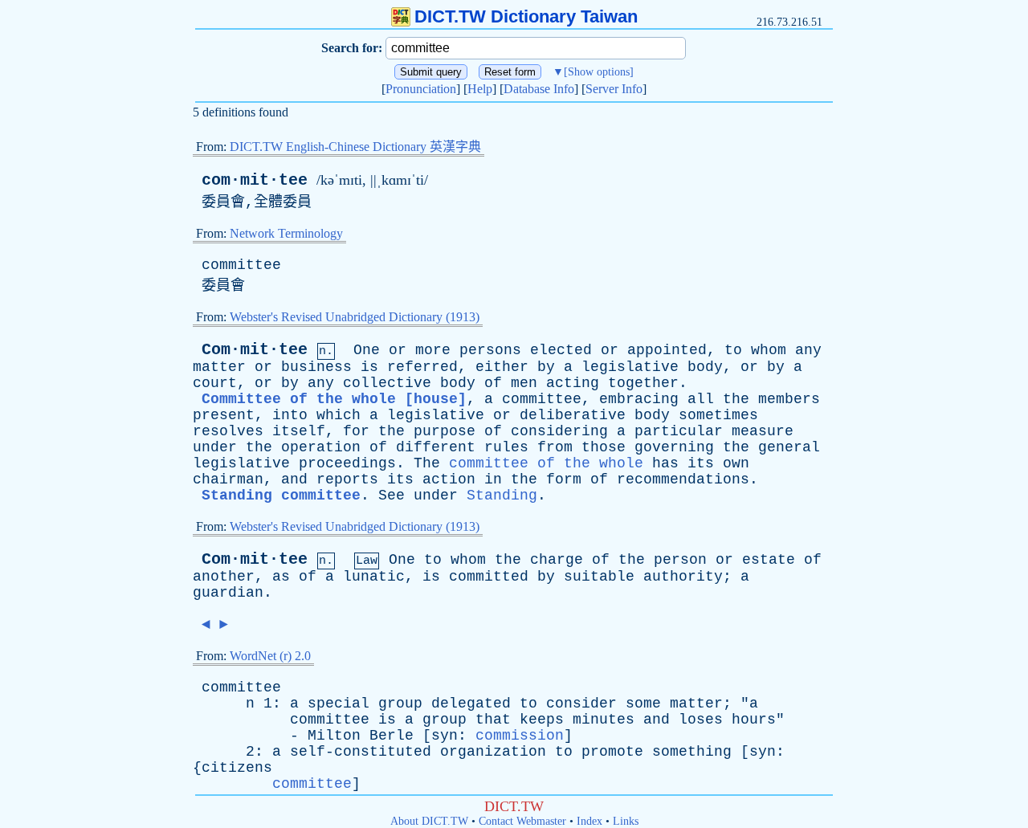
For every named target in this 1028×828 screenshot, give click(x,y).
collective (387, 383)
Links (625, 821)
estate (768, 560)
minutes (603, 720)
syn (444, 736)
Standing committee (281, 495)
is (369, 367)
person (680, 560)
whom (768, 350)
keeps (542, 720)
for (356, 431)
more (433, 350)
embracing (639, 399)
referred (422, 367)
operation (321, 447)
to (733, 350)
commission (519, 736)
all (700, 399)
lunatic (374, 577)
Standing (502, 495)
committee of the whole (546, 463)
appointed (667, 350)
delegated (471, 703)
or (397, 350)
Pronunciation (421, 89)
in (493, 479)
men (524, 383)
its (700, 463)
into (290, 415)
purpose (444, 431)
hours (754, 720)
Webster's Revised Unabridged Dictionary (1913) (354, 317)
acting (572, 383)
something (692, 752)
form (563, 479)
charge (556, 560)
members (789, 399)
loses (701, 720)
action (448, 479)
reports (347, 479)
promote (612, 752)
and (294, 479)
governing (674, 447)
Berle (391, 736)
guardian (228, 593)
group (400, 703)
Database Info (539, 89)
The (427, 463)
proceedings (347, 463)
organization (493, 752)
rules (506, 447)
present (224, 415)
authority (683, 577)
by (546, 367)
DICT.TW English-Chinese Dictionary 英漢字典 (355, 146)
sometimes (718, 415)
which (338, 415)
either (501, 367)
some (643, 703)
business (316, 367)
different (435, 447)
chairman (228, 479)
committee (241, 265)
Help (479, 89)
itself (298, 431)
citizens (237, 768)
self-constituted (360, 752)
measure (762, 431)
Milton (334, 736)
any (808, 350)
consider (581, 703)
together (643, 383)
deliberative (573, 415)
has (665, 463)
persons (490, 350)
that (493, 720)
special (338, 703)
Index (589, 821)
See (391, 495)
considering (559, 431)
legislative (630, 367)
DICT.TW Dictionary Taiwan (526, 16)
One (366, 350)
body (705, 367)
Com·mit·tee (255, 350)
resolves (228, 431)
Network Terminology (286, 233)
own (736, 463)
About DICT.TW (429, 821)
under (215, 447)
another (224, 577)
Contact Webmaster (522, 821)
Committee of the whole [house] (334, 399)
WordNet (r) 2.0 (270, 656)
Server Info (613, 89)
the (736, 399)
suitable (599, 577)
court (215, 383)
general (789, 447)
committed (488, 577)
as (281, 577)
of (493, 383)
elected (561, 350)
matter (219, 367)
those (603, 447)
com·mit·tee (255, 180)
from (555, 447)
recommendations (683, 479)
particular (678, 431)
